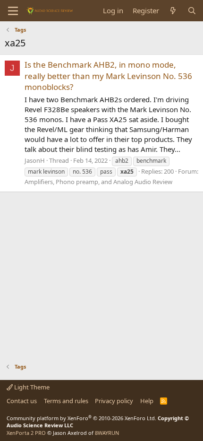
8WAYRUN (107, 432)
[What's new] (173, 10)
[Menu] (13, 10)
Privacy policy (114, 401)
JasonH (35, 160)
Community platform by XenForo (81, 418)
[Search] (192, 10)
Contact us (22, 401)
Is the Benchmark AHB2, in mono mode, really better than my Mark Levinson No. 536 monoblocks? (108, 76)
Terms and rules (66, 401)
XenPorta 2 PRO (26, 432)
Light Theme (31, 387)
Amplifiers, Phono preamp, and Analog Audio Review (98, 181)
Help (146, 401)
